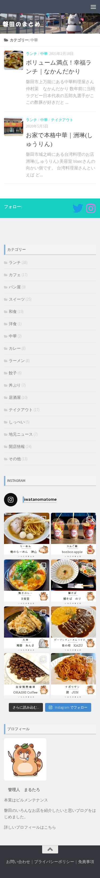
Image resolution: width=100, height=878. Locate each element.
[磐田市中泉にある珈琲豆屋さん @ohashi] (26, 675)
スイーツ (17, 299)
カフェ (15, 274)
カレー (15, 348)
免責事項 (86, 861)
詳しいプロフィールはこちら (30, 827)
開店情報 (17, 446)
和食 (13, 311)
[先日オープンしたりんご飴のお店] (73, 535)
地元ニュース (21, 434)
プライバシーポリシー (54, 861)
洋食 (13, 323)
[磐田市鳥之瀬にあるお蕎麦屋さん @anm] (26, 629)
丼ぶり (15, 385)
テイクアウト (62, 120)
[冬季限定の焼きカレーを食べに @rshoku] (26, 582)
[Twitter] (78, 208)
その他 (15, 458)
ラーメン (17, 360)
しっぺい (17, 421)
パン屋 (15, 286)
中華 (44, 54)
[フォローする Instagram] (90, 208)
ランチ (31, 54)
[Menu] (93, 6)
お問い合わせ (18, 861)
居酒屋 (15, 397)
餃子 (13, 372)
